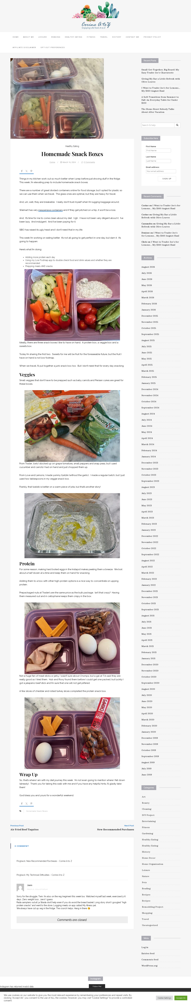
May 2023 (146, 505)
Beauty (146, 803)
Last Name (151, 157)
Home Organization (152, 864)
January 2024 (148, 456)
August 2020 (148, 689)
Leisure (42, 37)
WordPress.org (149, 965)
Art (143, 796)
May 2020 (146, 707)
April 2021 (146, 640)
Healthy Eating (73, 37)
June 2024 (146, 426)
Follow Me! (97, 986)
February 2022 (149, 579)
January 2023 (148, 530)
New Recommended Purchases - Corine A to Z (49, 861)
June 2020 (146, 701)
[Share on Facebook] (21, 171)
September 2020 (150, 683)
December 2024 (149, 389)
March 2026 (147, 297)
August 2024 (148, 413)
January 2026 (148, 309)
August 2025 (148, 340)
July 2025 (146, 346)
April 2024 (147, 438)
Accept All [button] (180, 998)
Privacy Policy (152, 37)
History (116, 37)
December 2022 (149, 536)
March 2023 (147, 517)
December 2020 (149, 664)
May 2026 (146, 285)
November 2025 (149, 322)
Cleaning (146, 809)
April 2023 (147, 511)
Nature (145, 876)
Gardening (147, 833)
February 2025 (149, 377)
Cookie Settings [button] (164, 998)
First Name (151, 146)
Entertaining (149, 821)
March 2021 (147, 646)
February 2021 (149, 652)
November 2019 (149, 744)
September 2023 (150, 481)
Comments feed (149, 959)
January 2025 (148, 383)
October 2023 (148, 475)
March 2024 (147, 444)
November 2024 (149, 395)
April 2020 (147, 713)
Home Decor (148, 858)
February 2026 (149, 303)
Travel (104, 37)
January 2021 (148, 658)
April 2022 (147, 566)
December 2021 (149, 591)
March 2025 (147, 371)
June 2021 (146, 628)
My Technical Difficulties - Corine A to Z (45, 875)
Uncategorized (150, 925)
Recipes (146, 894)
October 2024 (148, 401)
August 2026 (148, 267)
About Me (28, 37)
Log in (144, 947)
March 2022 (147, 572)
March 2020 (147, 719)
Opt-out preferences (53, 47)
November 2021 (149, 597)
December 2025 (149, 316)
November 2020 (149, 670)
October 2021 (148, 603)
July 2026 (146, 273)
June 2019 (146, 774)
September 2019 (150, 756)
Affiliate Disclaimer (24, 47)
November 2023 (149, 468)
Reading (55, 37)
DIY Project (148, 815)
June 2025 (146, 352)
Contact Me (132, 37)
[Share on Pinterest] (31, 171)
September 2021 (150, 609)
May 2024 (146, 432)
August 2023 (148, 487)
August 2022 (148, 560)
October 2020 (148, 676)
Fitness (91, 37)
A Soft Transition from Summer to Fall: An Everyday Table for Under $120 (160, 100)
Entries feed (147, 953)
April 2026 (147, 291)
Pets (144, 882)
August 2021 (147, 615)
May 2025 (146, 358)
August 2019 (148, 762)
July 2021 (146, 621)
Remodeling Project (152, 907)
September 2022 (150, 554)
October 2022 (148, 548)
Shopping (147, 913)
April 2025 (147, 364)
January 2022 (148, 585)
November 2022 (149, 542)
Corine (52, 162)
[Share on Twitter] (26, 171)
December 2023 (149, 462)
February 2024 (149, 450)
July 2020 (146, 695)
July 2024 (146, 420)
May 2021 (146, 634)
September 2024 (150, 407)
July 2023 (146, 493)
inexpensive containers (50, 210)
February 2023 (149, 524)
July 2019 (146, 768)
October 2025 (148, 328)
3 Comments (89, 162)
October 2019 (148, 750)
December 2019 (149, 738)
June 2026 (146, 279)
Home (16, 37)
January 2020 (148, 732)
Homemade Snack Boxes (37, 811)
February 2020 (149, 725)
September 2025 (150, 334)
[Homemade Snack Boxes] (57, 98)
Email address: (153, 167)
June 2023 (146, 499)
